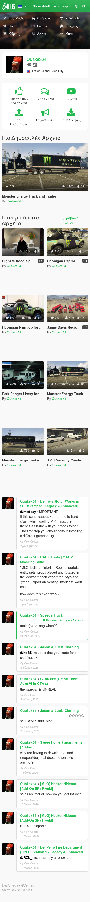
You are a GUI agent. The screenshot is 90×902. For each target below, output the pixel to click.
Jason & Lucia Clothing (59, 647)
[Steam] (35, 64)
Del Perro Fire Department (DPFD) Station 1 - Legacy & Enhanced (51, 849)
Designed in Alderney (18, 885)
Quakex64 (36, 59)
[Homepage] (29, 64)
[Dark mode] (76, 6)
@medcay (28, 511)
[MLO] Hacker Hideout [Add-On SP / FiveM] (48, 786)
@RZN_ (26, 857)
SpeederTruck (51, 615)
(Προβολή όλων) (70, 220)
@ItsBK (26, 652)
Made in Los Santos (17, 890)
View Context (31, 541)
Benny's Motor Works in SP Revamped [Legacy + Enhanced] (49, 503)
